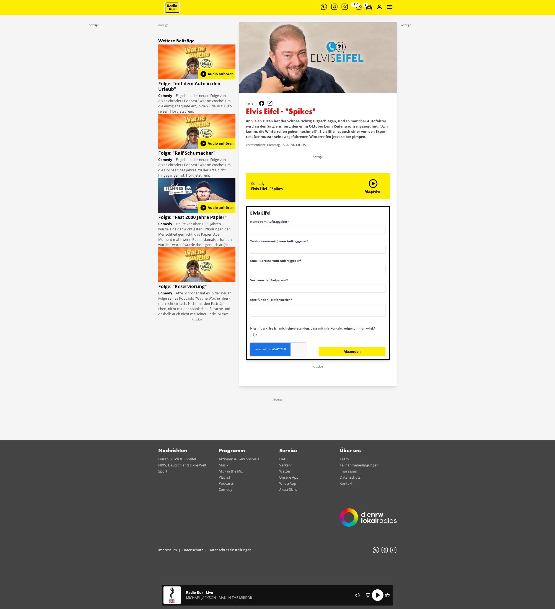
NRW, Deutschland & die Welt (182, 465)
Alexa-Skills (288, 489)
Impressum (349, 471)
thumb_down (368, 595)
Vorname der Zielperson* (269, 280)
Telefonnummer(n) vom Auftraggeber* (279, 241)
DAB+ (283, 459)
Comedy (225, 489)
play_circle (378, 595)
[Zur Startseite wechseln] (172, 8)
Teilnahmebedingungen (359, 465)
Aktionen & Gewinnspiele (239, 459)
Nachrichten (172, 450)
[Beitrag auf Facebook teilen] (261, 103)
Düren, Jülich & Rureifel (177, 459)
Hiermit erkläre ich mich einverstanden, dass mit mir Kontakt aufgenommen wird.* (312, 328)
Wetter (285, 471)
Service (288, 450)
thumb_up (387, 595)
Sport (162, 471)
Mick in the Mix (231, 471)
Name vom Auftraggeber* (269, 222)
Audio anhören (217, 74)
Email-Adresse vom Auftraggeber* (275, 261)
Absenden (352, 351)
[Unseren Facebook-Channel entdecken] (334, 6)
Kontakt (346, 483)
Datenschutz (350, 477)
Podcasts (226, 483)
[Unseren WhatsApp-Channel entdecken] (323, 6)
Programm (232, 450)
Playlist (224, 477)
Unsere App (289, 477)
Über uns (351, 450)
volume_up (357, 595)
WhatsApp (287, 483)
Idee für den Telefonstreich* (271, 300)
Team (344, 459)
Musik (223, 465)
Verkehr (285, 465)
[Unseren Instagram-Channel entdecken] (344, 6)
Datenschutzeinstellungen (230, 550)
